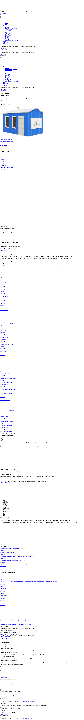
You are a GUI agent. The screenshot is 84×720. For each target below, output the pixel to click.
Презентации (7, 22)
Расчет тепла (7, 33)
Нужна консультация (47, 654)
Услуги (4, 31)
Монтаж (6, 37)
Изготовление (8, 35)
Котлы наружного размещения (11, 28)
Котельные (7, 27)
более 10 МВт (39, 654)
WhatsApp (19, 671)
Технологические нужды (48, 658)
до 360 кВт (4, 654)
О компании (5, 18)
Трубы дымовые (8, 30)
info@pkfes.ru (3, 13)
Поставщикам (5, 42)
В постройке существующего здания (34, 662)
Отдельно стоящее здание (7, 662)
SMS (15, 671)
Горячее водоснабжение (19, 658)
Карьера (6, 24)
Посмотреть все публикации (6, 574)
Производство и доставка (14, 650)
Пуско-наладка (8, 38)
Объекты (4, 41)
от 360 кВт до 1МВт (12, 654)
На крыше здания (46, 662)
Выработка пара (38, 658)
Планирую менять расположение (58, 662)
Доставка (7, 36)
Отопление (4, 658)
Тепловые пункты (8, 29)
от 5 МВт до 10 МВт (30, 654)
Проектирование (8, 34)
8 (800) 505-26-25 (3, 634)
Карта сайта (19, 616)
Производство (5, 650)
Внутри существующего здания (19, 662)
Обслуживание (8, 39)
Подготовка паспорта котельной (11, 40)
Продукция (5, 25)
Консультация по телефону (7, 671)
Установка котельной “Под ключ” (27, 650)
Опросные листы (8, 21)
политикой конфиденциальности (28, 683)
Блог (4, 43)
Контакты (5, 44)
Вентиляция (10, 658)
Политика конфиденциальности (6, 636)
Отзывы (6, 23)
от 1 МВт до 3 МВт (21, 654)
